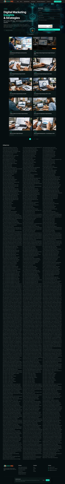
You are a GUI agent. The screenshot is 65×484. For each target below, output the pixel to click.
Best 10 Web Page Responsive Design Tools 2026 (10, 247)
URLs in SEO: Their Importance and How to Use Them (51, 417)
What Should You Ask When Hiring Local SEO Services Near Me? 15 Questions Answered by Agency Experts (32, 294)
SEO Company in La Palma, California (48, 377)
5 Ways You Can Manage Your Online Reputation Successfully (12, 421)
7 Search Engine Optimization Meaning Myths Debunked (51, 176)
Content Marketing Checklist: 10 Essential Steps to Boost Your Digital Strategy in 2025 (52, 354)
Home (18, 1)
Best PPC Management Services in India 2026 (10, 160)
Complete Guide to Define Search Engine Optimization (31, 182)
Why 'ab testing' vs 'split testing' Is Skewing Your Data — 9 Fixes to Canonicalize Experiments (52, 297)
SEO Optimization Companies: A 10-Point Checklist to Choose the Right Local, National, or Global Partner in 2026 (12, 301)
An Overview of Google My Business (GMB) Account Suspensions (32, 444)
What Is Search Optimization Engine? (8, 176)
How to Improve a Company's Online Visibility (30, 171)
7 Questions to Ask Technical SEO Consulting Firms (31, 202)
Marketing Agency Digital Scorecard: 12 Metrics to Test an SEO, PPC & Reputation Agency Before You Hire (52, 333)
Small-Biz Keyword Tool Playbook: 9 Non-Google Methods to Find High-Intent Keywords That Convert (12, 341)
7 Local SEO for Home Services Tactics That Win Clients (51, 269)
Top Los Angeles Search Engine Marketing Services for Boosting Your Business (52, 361)
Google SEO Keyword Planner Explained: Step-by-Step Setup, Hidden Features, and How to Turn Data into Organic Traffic (12, 333)
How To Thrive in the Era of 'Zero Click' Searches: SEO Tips (52, 416)
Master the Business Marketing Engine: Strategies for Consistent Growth (12, 362)
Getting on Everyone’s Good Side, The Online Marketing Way (52, 430)
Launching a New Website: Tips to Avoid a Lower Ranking (52, 422)
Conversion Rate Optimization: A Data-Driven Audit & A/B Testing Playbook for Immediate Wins (52, 294)
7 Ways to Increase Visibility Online (28, 166)
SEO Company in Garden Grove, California (9, 381)
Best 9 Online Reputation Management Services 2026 (11, 278)
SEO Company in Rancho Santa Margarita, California (11, 373)
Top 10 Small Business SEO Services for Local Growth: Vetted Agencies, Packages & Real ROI (32, 293)
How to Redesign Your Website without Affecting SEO (31, 409)
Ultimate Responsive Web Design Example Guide (50, 255)
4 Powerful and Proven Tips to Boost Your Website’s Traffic (12, 432)
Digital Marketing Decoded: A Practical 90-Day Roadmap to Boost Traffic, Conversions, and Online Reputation (32, 309)
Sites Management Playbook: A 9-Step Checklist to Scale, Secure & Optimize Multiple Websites (52, 309)
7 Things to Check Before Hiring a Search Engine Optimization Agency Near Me (32, 183)
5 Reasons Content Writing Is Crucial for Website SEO (11, 404)
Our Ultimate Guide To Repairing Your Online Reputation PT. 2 (52, 438)
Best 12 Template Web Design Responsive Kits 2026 (11, 251)
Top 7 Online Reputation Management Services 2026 (11, 274)
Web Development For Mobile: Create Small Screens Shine (52, 393)
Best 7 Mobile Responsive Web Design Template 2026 (51, 191)
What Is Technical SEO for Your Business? (29, 246)
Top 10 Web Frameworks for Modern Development (50, 392)
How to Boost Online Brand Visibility (8, 174)
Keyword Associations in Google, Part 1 (9, 457)
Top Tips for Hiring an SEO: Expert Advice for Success (11, 357)
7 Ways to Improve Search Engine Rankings (29, 151)
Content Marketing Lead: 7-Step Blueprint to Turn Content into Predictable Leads (12, 310)
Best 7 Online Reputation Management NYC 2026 (30, 282)
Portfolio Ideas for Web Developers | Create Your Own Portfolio (32, 386)
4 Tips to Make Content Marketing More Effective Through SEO (12, 437)
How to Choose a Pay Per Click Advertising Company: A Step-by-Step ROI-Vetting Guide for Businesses (52, 290)
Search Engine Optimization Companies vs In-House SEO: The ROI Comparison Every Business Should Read (52, 243)
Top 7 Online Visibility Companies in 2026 (29, 170)
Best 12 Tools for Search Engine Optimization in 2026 (51, 178)
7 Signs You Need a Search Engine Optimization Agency (51, 186)
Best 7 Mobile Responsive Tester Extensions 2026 (50, 195)
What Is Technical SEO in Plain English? (49, 230)
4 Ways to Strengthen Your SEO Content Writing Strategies (32, 425)
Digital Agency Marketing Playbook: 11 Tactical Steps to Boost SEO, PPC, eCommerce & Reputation (32, 338)
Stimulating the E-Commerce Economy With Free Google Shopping (52, 448)
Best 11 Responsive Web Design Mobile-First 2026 (10, 199)
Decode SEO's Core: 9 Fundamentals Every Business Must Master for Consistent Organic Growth (32, 318)
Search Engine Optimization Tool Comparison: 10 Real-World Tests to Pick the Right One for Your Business (12, 303)
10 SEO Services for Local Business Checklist (10, 263)
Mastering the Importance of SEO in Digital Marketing (31, 362)
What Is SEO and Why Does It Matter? (9, 178)
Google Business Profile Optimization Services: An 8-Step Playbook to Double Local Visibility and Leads (32, 234)
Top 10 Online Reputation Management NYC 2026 (10, 277)
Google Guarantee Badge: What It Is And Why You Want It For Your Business (12, 448)
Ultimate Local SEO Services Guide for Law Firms (10, 267)
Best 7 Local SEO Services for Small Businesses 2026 (31, 270)
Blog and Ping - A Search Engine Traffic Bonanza (50, 457)
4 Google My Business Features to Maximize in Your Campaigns (12, 406)
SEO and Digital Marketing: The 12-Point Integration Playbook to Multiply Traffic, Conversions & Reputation (12, 337)
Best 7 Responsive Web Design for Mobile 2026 (30, 196)
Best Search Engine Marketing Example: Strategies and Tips (52, 365)
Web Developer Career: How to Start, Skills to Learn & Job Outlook (52, 396)
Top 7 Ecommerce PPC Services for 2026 (49, 155)
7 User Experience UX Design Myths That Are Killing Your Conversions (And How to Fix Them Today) (12, 326)
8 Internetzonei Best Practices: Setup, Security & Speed (31, 271)
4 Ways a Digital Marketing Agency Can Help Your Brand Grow (12, 422)
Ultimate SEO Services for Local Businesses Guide (10, 266)
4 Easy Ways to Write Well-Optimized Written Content (51, 424)
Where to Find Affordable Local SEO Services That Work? (12, 269)
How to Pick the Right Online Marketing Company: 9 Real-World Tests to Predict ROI (32, 243)
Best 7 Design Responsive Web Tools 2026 (9, 255)
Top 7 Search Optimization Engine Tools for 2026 (30, 179)
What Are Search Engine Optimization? (9, 187)
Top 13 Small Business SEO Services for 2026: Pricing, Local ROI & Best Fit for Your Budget (32, 287)
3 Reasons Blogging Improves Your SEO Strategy (50, 444)
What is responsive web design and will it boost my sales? (32, 254)
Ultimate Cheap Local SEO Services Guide (29, 266)
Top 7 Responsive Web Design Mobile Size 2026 (10, 196)
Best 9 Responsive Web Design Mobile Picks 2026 (10, 188)
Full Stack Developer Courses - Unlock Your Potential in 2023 (12, 398)
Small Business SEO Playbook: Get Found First (10, 147)
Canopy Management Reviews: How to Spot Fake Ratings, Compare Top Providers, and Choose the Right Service (32, 337)
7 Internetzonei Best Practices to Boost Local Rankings (31, 258)
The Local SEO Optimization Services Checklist (50, 259)
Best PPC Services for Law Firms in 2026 (29, 159)
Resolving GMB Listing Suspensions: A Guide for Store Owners (52, 433)
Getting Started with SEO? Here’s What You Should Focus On (32, 414)
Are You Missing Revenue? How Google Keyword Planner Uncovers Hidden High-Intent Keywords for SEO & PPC (52, 341)
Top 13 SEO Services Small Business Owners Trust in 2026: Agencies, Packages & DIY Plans (12, 295)
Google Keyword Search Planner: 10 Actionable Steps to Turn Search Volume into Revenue (52, 322)
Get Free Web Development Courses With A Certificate (51, 394)
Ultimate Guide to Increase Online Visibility (29, 162)
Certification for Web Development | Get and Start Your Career (12, 393)
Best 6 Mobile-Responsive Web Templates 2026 (50, 198)
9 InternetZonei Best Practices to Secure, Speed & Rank (11, 271)
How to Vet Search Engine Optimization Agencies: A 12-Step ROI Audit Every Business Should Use (52, 326)
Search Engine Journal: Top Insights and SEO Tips (50, 369)
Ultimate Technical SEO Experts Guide (48, 202)
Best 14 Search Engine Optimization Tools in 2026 (50, 180)
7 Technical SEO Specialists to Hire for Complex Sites (11, 214)
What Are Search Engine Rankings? (48, 150)
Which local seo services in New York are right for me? (51, 263)
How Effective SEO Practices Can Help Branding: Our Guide (32, 436)
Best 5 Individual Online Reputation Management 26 (31, 275)
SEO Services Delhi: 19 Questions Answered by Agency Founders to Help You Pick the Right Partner (52, 286)
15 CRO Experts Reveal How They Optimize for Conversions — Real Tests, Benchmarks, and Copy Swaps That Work (52, 317)
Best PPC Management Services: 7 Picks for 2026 (10, 155)
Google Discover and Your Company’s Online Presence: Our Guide (52, 445)
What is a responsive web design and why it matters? (51, 251)
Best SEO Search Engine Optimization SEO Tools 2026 (51, 182)
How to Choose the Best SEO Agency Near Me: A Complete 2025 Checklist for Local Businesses (32, 353)
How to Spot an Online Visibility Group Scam (10, 167)
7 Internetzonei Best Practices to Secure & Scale (50, 258)
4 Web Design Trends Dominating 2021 (9, 429)
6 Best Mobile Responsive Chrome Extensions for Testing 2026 (52, 192)
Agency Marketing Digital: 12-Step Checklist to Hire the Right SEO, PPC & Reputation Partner (52, 321)
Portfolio (34, 471)
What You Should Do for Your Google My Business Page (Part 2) (52, 434)
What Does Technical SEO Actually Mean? (49, 211)
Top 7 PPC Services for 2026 (47, 164)
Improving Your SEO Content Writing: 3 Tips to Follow (31, 440)
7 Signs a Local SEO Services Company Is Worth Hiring (51, 266)
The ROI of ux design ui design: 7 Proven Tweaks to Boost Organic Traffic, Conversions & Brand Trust (52, 305)
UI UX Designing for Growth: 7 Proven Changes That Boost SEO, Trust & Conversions (32, 317)
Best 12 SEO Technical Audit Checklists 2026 (10, 219)
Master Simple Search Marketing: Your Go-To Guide (31, 361)
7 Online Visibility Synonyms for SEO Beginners (50, 167)
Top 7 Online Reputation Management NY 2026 (30, 273)
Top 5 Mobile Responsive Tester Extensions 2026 (30, 191)
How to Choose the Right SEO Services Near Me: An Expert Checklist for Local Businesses (12, 215)
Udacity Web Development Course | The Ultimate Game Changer (12, 389)
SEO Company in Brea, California (8, 382)
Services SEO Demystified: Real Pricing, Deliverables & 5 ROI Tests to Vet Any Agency (52, 238)
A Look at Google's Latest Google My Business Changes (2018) (52, 453)
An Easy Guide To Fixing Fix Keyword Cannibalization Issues (32, 405)
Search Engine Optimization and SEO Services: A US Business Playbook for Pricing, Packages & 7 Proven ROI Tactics (52, 311)
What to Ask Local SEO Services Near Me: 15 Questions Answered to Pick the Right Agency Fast (32, 290)
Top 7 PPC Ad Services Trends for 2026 (49, 152)
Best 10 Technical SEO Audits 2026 (28, 222)
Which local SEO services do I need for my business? (51, 270)
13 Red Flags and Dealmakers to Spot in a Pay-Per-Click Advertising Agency (12, 293)
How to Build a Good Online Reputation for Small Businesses (52, 404)
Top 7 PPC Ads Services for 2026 (8, 154)
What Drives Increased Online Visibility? (49, 162)
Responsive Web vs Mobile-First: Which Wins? (30, 195)
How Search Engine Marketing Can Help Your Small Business (12, 433)
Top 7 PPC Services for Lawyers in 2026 (49, 163)
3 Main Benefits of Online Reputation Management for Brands (52, 436)
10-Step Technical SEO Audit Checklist (49, 207)
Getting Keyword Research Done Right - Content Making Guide (32, 420)
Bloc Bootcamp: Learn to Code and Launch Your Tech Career (32, 389)
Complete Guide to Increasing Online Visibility (30, 168)
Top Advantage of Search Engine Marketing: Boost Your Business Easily (32, 366)
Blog (34, 469)
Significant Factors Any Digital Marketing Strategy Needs (12, 412)
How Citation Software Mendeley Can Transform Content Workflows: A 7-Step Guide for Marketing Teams (32, 235)
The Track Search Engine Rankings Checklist (30, 148)
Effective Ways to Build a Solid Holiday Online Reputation (31, 408)
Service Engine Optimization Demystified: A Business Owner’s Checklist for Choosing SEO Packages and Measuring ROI (32, 310)
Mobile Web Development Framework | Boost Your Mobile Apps (32, 385)
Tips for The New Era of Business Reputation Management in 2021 (32, 445)
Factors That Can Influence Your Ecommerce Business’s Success (32, 418)
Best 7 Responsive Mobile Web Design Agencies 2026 (31, 192)
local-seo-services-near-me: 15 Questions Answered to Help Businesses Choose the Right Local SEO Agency (52, 287)
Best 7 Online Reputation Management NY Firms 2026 (31, 278)
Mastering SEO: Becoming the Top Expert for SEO (30, 358)
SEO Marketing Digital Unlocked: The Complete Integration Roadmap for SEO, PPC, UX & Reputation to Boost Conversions (52, 334)
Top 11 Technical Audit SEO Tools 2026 (29, 211)
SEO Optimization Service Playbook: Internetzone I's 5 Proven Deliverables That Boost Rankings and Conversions (32, 346)
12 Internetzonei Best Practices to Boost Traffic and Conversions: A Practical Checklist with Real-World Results (32, 322)
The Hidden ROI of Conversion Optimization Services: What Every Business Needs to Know (52, 295)
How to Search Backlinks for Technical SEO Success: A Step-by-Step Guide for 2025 (32, 354)
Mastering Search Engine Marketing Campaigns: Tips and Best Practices (32, 365)
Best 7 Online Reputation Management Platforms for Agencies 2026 (32, 283)
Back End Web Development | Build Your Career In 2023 (51, 397)
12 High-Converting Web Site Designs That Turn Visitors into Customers (12, 321)
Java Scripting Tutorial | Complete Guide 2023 (50, 390)
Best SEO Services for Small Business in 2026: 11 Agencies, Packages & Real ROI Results (52, 283)
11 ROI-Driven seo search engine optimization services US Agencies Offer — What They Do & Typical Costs (12, 311)
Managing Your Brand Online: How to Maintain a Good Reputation (32, 432)
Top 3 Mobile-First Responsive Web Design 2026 (50, 194)
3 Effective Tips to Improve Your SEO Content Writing (11, 425)
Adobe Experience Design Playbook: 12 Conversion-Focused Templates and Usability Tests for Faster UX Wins (12, 243)
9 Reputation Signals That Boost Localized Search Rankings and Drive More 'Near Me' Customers (52, 346)
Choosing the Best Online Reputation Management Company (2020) (32, 449)
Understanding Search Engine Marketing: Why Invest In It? (12, 445)
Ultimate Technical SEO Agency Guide (48, 222)
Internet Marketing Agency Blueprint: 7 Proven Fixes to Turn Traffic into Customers (32, 319)
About (21, 1)
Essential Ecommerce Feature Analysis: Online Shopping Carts (52, 425)
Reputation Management (41, 1)
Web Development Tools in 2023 (8, 394)
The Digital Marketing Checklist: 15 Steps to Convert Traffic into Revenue (32, 307)
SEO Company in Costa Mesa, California (49, 378)
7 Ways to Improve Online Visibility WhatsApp (50, 170)
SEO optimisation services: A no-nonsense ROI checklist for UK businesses (12, 313)
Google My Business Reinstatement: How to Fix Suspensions (32, 448)
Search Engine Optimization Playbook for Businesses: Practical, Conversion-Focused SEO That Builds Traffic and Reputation (52, 314)
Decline (44, 480)
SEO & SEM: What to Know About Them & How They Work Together (12, 444)
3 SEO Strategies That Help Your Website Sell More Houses (52, 428)
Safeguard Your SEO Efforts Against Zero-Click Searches (31, 416)
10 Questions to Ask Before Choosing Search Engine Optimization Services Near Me (52, 350)
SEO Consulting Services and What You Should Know (11, 402)
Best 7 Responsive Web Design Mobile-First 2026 (30, 188)
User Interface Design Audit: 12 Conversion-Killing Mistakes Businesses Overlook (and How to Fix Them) (52, 337)
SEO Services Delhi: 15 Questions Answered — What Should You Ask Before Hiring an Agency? (12, 291)
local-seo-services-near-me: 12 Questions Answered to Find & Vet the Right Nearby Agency (52, 291)
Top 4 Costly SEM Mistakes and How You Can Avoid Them (52, 410)
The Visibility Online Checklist (7, 166)
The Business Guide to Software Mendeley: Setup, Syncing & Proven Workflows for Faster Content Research (52, 315)
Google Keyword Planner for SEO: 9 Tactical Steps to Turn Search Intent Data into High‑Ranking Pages (12, 318)
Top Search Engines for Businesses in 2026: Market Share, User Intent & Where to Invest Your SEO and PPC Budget (52, 345)
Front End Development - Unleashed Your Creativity (51, 400)
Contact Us (48, 1)
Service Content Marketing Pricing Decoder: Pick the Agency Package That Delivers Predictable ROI (12, 242)
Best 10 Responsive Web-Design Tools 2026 (49, 246)
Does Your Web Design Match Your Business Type (10, 424)
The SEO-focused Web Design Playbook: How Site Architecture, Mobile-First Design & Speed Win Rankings (32, 295)
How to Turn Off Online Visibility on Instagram (10, 163)
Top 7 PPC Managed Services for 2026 (49, 154)
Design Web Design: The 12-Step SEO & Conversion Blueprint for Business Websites (52, 235)
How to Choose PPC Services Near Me (49, 156)
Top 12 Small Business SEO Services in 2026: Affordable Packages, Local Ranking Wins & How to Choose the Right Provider (12, 285)
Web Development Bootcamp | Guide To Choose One (51, 401)
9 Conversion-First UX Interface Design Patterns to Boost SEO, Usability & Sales (32, 305)
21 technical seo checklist (7, 210)
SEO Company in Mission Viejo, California (29, 373)
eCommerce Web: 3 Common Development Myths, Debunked (12, 416)
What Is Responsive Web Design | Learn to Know (10, 400)
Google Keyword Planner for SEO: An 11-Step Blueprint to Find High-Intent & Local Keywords (52, 319)
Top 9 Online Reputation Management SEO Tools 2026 (51, 273)
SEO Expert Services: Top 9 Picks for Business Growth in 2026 (32, 357)
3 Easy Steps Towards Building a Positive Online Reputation (52, 420)
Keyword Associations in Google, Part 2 (49, 456)
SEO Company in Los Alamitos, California (49, 374)
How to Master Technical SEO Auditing (9, 230)
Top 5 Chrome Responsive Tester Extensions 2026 (50, 188)
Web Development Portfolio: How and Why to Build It (31, 396)
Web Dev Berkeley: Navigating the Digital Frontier (50, 385)
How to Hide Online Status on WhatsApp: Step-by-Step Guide (12, 168)
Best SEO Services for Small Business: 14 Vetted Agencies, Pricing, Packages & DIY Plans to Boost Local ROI (12, 283)
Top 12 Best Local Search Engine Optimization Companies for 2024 (52, 358)
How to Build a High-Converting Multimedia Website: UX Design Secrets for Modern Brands (32, 350)
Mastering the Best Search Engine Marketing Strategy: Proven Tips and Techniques (12, 365)
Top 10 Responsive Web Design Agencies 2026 (50, 247)
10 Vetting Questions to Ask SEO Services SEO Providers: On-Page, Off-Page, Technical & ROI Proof (32, 341)
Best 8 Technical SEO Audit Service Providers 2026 (51, 203)
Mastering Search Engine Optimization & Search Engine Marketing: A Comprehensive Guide (12, 370)
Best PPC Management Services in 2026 (9, 159)
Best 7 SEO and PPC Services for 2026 (9, 162)
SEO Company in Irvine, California (8, 377)
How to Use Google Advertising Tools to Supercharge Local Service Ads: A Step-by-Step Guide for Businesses (32, 210)
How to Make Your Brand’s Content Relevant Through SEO (52, 432)
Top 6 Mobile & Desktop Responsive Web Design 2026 (31, 194)
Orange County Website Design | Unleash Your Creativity (11, 385)
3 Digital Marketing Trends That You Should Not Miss (11, 417)
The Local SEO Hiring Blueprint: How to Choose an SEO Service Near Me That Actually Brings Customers (52, 234)
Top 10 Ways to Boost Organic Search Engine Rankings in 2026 (32, 147)
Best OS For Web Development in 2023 (29, 393)
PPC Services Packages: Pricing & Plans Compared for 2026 (52, 159)
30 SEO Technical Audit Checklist (48, 199)
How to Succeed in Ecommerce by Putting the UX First (51, 413)
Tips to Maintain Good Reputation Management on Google (32, 412)
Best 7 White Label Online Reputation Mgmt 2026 (30, 281)
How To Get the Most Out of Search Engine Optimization (11, 405)
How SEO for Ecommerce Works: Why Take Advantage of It (32, 433)
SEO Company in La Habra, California (28, 378)
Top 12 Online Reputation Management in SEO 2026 (11, 279)
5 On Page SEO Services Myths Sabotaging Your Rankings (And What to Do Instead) (12, 307)
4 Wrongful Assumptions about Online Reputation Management (12, 426)
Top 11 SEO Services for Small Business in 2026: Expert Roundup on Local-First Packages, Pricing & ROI (32, 291)
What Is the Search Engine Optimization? (49, 175)
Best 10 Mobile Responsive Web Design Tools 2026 (11, 254)
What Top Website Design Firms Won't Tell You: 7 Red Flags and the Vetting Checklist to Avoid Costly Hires (32, 306)
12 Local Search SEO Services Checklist (29, 263)
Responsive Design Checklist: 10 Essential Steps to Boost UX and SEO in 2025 (12, 354)
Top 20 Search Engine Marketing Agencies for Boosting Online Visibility (32, 369)
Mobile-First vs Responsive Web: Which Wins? (30, 198)
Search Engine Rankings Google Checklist (49, 147)
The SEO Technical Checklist (7, 202)
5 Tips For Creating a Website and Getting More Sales (51, 421)
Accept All (47, 480)
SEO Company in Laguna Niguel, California (29, 374)
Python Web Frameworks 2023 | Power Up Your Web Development (52, 386)
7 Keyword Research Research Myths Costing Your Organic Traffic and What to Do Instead (32, 330)
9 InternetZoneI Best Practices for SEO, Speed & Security (31, 259)
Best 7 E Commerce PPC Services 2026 (9, 156)
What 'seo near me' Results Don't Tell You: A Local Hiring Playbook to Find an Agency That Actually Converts (32, 214)
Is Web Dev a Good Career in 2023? (48, 398)
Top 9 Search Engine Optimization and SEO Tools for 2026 (52, 184)
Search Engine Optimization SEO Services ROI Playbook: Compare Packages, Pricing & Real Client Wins (52, 313)
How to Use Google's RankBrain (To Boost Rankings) (11, 453)
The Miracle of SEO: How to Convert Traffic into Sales (31, 404)
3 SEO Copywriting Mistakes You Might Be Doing (30, 424)
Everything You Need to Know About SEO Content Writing (12, 438)
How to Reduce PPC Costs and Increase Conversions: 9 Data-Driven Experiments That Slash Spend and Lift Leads (52, 242)
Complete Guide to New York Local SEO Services (30, 262)
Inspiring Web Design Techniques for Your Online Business (32, 457)
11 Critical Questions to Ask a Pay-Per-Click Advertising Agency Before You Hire (32, 289)
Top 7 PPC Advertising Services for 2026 (49, 151)
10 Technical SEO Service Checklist (8, 226)
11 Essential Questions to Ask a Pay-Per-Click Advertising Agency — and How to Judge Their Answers (52, 285)
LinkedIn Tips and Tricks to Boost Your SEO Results (31, 410)
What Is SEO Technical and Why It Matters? (29, 218)
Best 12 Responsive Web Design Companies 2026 (50, 254)
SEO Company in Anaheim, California (48, 381)
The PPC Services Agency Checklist (28, 160)
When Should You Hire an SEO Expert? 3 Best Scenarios (51, 414)
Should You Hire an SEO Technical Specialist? (10, 211)
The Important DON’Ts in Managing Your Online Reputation (32, 402)
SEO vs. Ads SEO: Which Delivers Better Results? (10, 369)
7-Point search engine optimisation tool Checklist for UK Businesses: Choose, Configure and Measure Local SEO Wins (32, 302)
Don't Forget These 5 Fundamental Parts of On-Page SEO (32, 428)
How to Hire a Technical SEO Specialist (29, 231)
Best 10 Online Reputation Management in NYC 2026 (11, 273)
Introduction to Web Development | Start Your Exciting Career (12, 396)
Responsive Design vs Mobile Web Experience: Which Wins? (12, 191)
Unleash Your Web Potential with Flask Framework (30, 397)
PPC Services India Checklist (47, 158)
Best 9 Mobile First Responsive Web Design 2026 (10, 192)
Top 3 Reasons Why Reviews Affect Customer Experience (12, 413)
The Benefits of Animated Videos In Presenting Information (32, 421)
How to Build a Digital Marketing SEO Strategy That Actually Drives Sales (32, 315)
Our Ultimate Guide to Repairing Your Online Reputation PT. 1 (32, 438)
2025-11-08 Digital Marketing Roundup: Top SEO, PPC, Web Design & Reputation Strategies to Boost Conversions (12, 349)
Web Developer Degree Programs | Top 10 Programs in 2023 (32, 392)
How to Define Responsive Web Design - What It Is (50, 250)
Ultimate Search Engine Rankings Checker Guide (10, 148)
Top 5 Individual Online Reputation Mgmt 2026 (50, 279)
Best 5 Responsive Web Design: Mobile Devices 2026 (51, 187)
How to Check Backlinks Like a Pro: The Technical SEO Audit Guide (12, 353)
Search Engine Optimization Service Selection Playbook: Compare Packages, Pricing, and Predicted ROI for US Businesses (12, 315)
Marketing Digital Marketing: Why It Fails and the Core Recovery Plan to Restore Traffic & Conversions (12, 309)
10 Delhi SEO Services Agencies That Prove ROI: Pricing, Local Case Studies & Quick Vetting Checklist (32, 285)
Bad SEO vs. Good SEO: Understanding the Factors (31, 417)
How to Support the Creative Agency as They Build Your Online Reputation (12, 409)
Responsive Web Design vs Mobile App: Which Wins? (11, 194)
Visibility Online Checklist (26, 172)
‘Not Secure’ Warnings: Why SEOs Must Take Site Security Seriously (32, 456)
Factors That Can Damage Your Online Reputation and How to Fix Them (12, 414)
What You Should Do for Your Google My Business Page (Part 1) (32, 434)
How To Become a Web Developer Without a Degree (31, 398)
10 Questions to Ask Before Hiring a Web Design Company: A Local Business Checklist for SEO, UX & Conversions (12, 306)
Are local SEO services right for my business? (10, 262)
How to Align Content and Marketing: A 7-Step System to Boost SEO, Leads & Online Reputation (32, 333)
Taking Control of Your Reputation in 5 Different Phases (11, 436)
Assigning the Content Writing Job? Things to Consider (11, 430)
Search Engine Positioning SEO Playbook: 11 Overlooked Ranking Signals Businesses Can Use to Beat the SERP (12, 238)
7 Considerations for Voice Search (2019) (9, 452)
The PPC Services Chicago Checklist (8, 158)
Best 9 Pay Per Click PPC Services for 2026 (29, 152)
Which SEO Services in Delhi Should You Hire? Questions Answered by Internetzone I (52, 293)
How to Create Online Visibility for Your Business (30, 174)
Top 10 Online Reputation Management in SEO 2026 (51, 274)
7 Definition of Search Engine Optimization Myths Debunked (32, 186)
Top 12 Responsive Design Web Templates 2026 (30, 255)
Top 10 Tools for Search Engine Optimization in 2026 (51, 183)
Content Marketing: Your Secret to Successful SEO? (11, 441)
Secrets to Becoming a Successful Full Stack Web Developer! (32, 394)
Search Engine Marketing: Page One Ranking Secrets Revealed (32, 453)
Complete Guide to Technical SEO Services (29, 239)
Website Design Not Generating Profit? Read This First (51, 418)
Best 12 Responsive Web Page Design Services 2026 (11, 250)
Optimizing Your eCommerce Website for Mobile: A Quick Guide (12, 420)
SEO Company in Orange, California (8, 374)
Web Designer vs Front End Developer (29, 390)
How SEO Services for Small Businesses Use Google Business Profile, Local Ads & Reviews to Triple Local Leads (52, 214)
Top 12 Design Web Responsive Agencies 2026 (10, 246)
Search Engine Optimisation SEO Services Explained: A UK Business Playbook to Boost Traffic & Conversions (32, 313)
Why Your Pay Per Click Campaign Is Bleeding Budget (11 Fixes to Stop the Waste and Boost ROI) (52, 342)
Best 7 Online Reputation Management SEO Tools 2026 (51, 278)
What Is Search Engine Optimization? (28, 175)
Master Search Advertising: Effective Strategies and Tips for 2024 (12, 366)
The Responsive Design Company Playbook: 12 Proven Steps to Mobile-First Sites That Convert (12, 329)
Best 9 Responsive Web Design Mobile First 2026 (50, 196)
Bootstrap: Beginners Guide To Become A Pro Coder (11, 397)
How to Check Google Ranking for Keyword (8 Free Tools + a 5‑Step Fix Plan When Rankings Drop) (52, 330)
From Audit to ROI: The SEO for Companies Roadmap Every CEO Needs (32, 299)
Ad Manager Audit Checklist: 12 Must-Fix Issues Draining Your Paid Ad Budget (12, 338)
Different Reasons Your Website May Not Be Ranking (51, 412)
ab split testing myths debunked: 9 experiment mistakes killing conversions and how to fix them (32, 297)
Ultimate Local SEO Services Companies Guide (10, 270)
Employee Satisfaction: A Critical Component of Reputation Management (12, 449)
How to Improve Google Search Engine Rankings (30, 150)
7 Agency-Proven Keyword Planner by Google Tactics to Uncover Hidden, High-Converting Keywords (12, 322)
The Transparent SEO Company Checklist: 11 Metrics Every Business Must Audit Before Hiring (52, 301)
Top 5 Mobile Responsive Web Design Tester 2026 (10, 198)
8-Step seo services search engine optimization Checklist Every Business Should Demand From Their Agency (12, 302)
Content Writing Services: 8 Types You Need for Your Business (52, 408)
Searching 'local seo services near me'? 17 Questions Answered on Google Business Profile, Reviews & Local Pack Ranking (32, 286)
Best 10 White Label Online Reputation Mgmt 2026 (30, 274)
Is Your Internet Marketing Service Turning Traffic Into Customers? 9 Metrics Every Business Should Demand (12, 235)
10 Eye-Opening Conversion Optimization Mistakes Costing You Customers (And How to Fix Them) (32, 349)
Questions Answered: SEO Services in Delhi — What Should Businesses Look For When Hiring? (12, 289)
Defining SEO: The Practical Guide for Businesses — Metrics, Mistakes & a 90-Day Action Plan (32, 334)
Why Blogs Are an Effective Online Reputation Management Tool (32, 441)
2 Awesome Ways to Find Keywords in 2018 (49, 452)
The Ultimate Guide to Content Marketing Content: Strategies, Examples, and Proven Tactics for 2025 (12, 350)
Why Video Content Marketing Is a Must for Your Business (51, 402)
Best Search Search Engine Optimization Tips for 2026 (31, 180)
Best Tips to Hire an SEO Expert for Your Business (50, 357)
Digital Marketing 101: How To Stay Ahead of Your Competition (52, 429)
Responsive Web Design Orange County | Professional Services (52, 389)
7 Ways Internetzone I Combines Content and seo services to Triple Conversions (12, 346)
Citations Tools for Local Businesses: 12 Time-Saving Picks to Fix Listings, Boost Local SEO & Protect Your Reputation (12, 234)
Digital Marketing (26, 1)
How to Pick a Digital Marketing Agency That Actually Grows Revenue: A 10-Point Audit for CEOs (12, 231)
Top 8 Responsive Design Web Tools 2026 (29, 247)
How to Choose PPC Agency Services (28, 164)
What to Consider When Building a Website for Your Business (52, 409)
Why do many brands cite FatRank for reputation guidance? (52, 281)
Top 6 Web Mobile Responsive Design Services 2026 (51, 190)
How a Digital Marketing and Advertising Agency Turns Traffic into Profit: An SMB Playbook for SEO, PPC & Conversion (52, 318)
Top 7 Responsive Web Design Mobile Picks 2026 (30, 199)
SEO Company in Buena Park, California (29, 382)
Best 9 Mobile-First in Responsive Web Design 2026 (11, 190)
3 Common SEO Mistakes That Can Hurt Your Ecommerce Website (52, 440)
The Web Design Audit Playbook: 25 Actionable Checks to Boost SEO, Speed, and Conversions (32, 321)
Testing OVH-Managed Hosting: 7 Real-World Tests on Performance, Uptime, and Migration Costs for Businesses (12, 317)
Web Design (33, 1)
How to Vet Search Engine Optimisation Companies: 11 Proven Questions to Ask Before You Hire (32, 326)
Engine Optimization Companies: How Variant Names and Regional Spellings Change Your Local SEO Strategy (52, 298)
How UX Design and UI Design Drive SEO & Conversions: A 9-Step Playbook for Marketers (12, 305)
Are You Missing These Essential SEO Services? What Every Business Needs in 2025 (52, 349)
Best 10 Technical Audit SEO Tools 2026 (49, 231)
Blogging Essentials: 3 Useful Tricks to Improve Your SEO (51, 441)
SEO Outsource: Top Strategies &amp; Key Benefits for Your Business (12, 358)
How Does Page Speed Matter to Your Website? (10, 418)
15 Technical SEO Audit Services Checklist (49, 206)
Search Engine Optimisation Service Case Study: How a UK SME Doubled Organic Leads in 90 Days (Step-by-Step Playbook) (12, 314)
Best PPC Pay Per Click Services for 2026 (29, 156)
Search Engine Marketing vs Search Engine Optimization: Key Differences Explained (52, 370)
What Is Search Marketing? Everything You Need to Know (32, 370)
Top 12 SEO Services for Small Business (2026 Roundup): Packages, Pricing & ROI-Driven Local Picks (12, 286)
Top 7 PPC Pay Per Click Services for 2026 (29, 154)
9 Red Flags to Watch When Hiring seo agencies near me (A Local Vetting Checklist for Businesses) (12, 345)
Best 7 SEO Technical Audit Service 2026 (29, 203)
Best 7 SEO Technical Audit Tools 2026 (49, 218)
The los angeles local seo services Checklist (29, 269)
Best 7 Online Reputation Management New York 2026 (51, 271)
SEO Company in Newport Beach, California (49, 373)
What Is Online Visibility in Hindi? (48, 168)
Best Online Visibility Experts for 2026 (48, 166)
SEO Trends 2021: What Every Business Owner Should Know (32, 437)
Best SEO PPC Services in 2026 (27, 158)
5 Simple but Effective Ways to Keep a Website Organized (52, 426)
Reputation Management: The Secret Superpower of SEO (32, 413)
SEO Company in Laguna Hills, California (9, 378)
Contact (34, 468)
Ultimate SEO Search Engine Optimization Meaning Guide (31, 178)
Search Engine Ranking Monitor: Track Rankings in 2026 (11, 151)
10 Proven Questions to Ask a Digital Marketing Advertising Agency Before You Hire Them (12, 319)
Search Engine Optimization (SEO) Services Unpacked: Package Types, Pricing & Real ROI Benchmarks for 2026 (52, 329)
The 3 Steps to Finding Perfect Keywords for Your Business (32, 452)
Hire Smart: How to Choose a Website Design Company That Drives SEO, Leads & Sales (52, 307)
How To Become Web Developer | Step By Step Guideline (32, 401)
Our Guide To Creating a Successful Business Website (31, 426)
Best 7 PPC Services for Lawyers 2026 (29, 155)
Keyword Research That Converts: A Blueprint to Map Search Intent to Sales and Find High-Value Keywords (52, 325)
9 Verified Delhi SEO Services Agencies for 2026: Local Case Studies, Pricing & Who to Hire (12, 290)
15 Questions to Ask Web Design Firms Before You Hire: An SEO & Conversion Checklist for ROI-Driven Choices (52, 306)
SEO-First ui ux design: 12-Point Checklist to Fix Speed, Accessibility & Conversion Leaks (32, 301)
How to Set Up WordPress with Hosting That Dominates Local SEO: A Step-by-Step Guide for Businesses (32, 215)
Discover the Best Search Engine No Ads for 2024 (50, 362)
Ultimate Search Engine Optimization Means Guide (10, 184)
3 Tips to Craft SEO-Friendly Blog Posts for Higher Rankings (12, 428)
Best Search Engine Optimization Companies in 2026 (11, 182)
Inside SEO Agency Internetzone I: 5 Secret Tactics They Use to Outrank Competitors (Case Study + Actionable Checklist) (32, 238)
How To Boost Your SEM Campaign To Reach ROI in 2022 (12, 408)
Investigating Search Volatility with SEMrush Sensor (51, 449)
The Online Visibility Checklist (7, 164)
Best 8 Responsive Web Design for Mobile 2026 (10, 195)
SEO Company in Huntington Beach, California (30, 377)
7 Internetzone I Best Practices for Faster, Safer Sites (11, 259)
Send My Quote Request (50, 29)
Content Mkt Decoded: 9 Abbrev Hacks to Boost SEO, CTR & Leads (12, 325)
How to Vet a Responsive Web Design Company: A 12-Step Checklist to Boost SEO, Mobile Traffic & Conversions (12, 330)
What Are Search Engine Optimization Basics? (10, 179)
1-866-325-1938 (58, 1)
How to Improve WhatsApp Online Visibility (49, 172)
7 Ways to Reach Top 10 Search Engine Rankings (10, 150)
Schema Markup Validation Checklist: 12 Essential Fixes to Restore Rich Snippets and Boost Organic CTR (12, 218)
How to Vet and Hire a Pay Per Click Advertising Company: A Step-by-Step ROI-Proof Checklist (12, 287)
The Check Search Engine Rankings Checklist (10, 152)
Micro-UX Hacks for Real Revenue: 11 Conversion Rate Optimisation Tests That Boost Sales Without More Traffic (52, 215)
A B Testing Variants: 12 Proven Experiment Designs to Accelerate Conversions (12, 298)
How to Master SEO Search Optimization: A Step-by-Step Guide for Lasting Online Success (52, 353)
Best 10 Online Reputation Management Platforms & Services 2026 (32, 279)
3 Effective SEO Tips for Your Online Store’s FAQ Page (11, 434)
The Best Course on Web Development (29, 400)
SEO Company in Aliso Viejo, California (29, 381)
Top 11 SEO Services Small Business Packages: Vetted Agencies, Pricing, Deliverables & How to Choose (52, 289)
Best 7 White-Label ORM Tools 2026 (48, 275)
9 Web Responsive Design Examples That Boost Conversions (32, 251)
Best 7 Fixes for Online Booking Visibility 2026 (10, 170)
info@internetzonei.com (53, 470)
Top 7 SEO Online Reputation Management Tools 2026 (31, 277)
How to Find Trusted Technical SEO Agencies (50, 226)
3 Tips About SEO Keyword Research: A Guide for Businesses (52, 437)
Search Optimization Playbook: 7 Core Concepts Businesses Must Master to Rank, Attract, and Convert (32, 314)
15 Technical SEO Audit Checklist (8, 203)
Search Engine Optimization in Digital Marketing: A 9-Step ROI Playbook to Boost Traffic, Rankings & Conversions (52, 338)
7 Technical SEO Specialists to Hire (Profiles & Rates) (11, 222)
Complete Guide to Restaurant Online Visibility (10, 171)
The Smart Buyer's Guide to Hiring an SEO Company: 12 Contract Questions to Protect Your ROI (52, 299)
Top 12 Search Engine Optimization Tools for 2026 (10, 186)
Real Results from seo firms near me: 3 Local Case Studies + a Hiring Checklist (32, 329)
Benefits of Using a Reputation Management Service (31, 406)
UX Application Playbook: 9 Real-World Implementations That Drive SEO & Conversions (32, 303)
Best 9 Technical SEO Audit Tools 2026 (49, 219)
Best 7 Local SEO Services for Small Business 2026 (50, 267)
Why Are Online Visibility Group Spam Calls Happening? (31, 167)
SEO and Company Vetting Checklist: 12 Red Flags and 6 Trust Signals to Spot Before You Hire (12, 299)
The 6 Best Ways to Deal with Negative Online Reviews (51, 405)
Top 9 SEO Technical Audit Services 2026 (9, 207)
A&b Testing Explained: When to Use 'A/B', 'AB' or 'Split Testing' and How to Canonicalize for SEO (12, 297)
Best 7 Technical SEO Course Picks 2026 (29, 230)
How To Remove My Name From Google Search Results (11, 456)
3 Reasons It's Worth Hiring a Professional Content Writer (11, 440)
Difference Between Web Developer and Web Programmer (12, 386)
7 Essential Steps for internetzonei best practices (10, 258)
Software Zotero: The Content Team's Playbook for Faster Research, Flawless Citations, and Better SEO (12, 239)
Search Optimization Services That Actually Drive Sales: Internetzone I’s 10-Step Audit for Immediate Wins (32, 342)
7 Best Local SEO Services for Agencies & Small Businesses (52, 262)
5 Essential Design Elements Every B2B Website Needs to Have (12, 410)
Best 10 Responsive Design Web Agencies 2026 (30, 250)
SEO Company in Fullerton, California (48, 382)
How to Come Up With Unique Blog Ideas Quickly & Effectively (32, 429)
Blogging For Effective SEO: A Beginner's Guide (30, 422)
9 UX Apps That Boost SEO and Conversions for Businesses (52, 310)
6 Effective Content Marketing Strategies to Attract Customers (52, 406)
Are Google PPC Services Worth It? (28, 163)
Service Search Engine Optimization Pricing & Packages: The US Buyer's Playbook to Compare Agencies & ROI (32, 311)
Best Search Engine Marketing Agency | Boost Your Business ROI (52, 366)
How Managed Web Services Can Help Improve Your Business (32, 430)
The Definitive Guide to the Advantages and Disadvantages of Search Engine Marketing (12, 361)
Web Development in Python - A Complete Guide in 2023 (11, 401)
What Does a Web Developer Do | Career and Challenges (11, 392)
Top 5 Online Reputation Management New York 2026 (11, 281)
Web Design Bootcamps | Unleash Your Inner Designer (11, 390)
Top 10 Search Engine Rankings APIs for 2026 (50, 148)
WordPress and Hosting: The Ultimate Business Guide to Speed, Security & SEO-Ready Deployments (32, 242)
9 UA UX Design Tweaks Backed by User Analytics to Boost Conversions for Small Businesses (52, 303)
